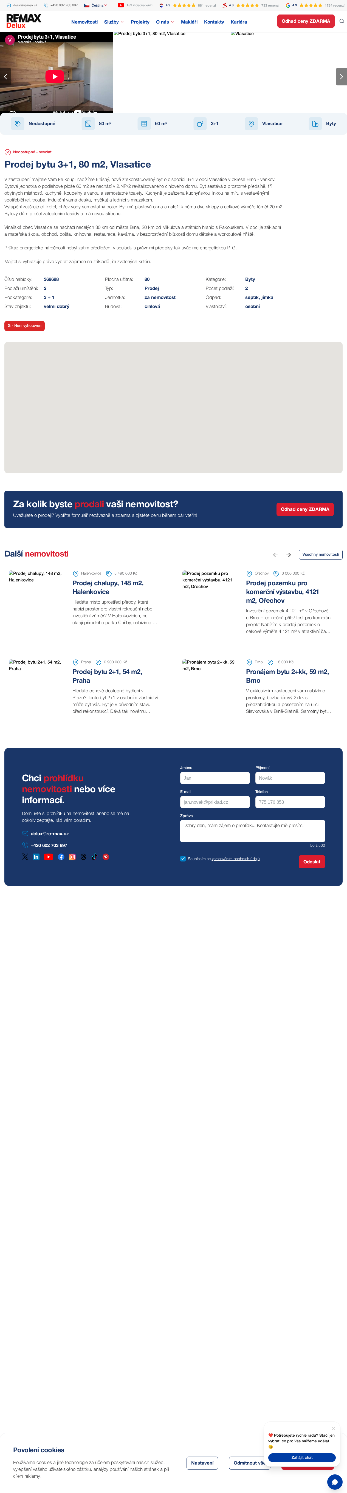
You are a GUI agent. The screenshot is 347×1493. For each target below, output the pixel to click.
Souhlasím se (199, 859)
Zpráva (186, 816)
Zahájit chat (302, 1458)
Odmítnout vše (250, 1463)
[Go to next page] (288, 555)
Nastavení (202, 1463)
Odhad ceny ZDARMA (306, 21)
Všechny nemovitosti (321, 555)
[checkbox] (183, 858)
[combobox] (96, 5)
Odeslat (311, 862)
